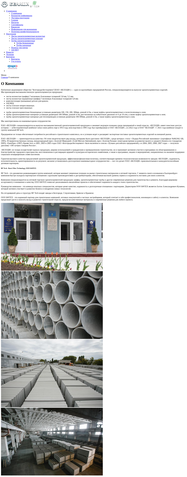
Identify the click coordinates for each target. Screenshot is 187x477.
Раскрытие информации (21, 15)
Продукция (11, 34)
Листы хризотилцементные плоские (27, 38)
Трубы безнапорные (25, 43)
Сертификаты (17, 25)
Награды (15, 22)
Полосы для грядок (19, 48)
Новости (10, 52)
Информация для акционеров (24, 29)
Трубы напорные (23, 45)
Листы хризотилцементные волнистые (28, 36)
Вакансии (15, 27)
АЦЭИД (15, 50)
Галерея (14, 20)
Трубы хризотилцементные (23, 41)
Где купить (16, 61)
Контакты (10, 57)
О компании (11, 11)
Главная (4, 77)
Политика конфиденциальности (25, 32)
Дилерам (10, 54)
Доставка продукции (20, 18)
